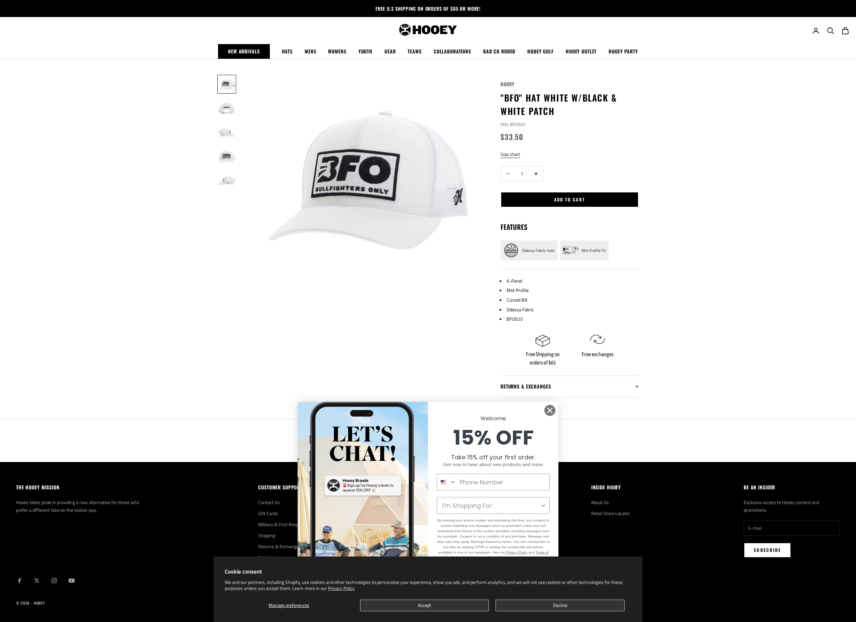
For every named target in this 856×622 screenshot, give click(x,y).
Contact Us (269, 502)
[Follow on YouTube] (71, 580)
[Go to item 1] (226, 84)
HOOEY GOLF (540, 51)
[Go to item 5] (226, 180)
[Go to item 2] (226, 108)
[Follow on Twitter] (36, 580)
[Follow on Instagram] (54, 580)
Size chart (510, 154)
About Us (600, 502)
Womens (337, 51)
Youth (365, 51)
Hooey (508, 84)
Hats (287, 51)
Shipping (266, 535)
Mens (310, 51)
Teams (414, 51)
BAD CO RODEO (499, 51)
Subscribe (767, 550)
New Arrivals (243, 51)
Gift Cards (268, 513)
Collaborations (452, 51)
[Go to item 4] (226, 156)
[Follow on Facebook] (19, 580)
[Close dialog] (550, 410)
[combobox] (446, 482)
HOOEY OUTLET (581, 51)
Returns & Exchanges (279, 546)
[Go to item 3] (226, 132)
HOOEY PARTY (623, 51)
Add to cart (569, 199)
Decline (560, 605)
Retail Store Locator (610, 513)
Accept (424, 605)
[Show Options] (543, 505)
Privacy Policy (341, 588)
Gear (390, 51)
